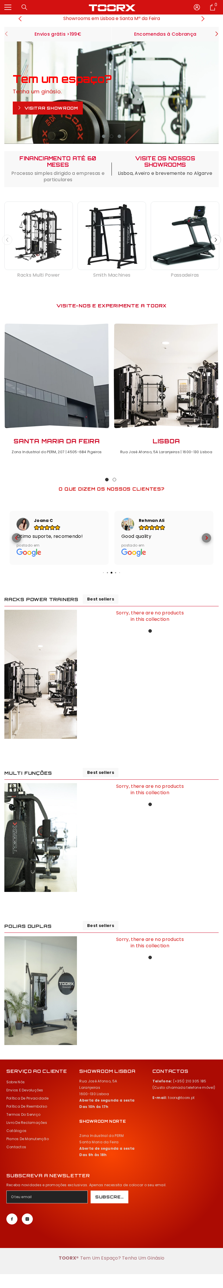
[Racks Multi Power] (39, 236)
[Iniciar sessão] (197, 7)
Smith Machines (111, 275)
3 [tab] (119, 136)
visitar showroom (50, 108)
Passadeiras (185, 275)
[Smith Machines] (112, 236)
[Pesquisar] (24, 7)
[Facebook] (11, 1239)
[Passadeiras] (185, 236)
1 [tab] (103, 136)
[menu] (7, 7)
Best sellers (100, 620)
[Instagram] (27, 1239)
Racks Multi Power (38, 275)
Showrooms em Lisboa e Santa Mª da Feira (111, 18)
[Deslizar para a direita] (216, 34)
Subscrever (111, 1217)
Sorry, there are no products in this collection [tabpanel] (150, 637)
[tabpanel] (111, 92)
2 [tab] (111, 136)
